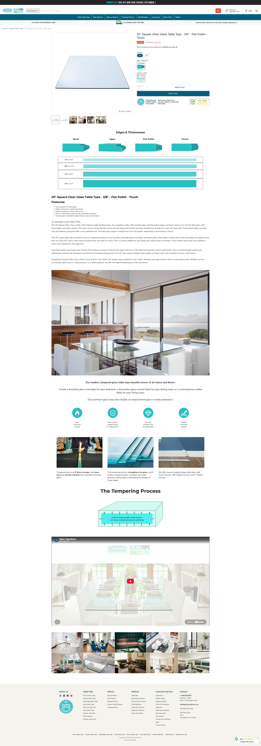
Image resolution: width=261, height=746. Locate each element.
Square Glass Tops (16, 28)
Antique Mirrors (112, 707)
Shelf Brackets (143, 17)
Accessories (156, 17)
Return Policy (160, 698)
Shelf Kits (135, 695)
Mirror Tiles (167, 17)
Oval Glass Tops (88, 704)
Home (5, 28)
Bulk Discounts (161, 713)
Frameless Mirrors (128, 17)
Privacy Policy (160, 725)
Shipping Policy (161, 701)
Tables (177, 17)
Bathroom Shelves (138, 710)
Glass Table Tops (84, 17)
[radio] (140, 55)
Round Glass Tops (89, 695)
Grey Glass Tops (88, 710)
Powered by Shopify (130, 740)
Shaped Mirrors (112, 701)
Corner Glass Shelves (139, 701)
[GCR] (236, 739)
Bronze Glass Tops (89, 707)
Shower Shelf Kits (89, 713)
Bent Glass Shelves (138, 698)
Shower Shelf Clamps (114, 704)
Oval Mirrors (111, 698)
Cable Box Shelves (138, 707)
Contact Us (159, 695)
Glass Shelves (98, 17)
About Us (159, 707)
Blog (157, 722)
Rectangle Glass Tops (90, 701)
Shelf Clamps (87, 716)
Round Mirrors (112, 695)
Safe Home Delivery (162, 710)
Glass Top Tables (137, 713)
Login (250, 11)
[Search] (218, 10)
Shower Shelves (112, 17)
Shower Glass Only (89, 719)
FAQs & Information (162, 704)
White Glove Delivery (163, 719)
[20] (55, 120)
